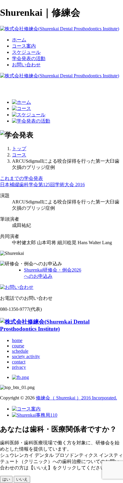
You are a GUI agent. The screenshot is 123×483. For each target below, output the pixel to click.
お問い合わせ (26, 64)
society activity (26, 356)
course (18, 345)
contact (18, 361)
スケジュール (26, 52)
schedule (20, 351)
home (17, 340)
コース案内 (24, 45)
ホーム (19, 39)
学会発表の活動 (28, 58)
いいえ (22, 479)
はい (6, 479)
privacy (19, 367)
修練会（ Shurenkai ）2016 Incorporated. (76, 397)
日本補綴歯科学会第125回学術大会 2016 (42, 184)
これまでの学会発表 (21, 178)
